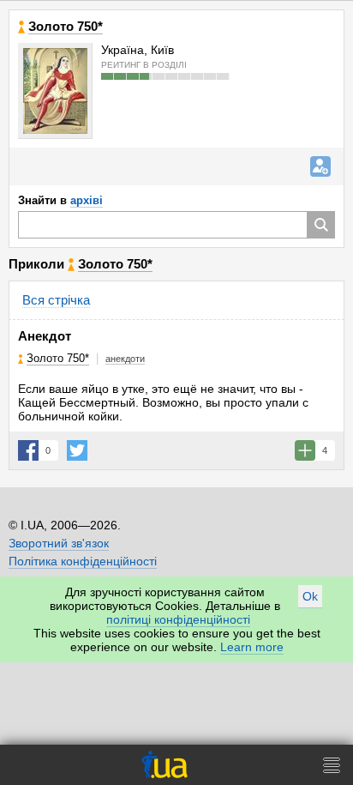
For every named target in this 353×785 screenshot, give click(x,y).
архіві (86, 200)
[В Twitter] (77, 450)
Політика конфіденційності (83, 561)
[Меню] (331, 765)
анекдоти (125, 358)
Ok (310, 596)
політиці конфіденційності (178, 619)
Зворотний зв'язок (59, 543)
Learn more (252, 647)
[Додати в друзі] (320, 166)
